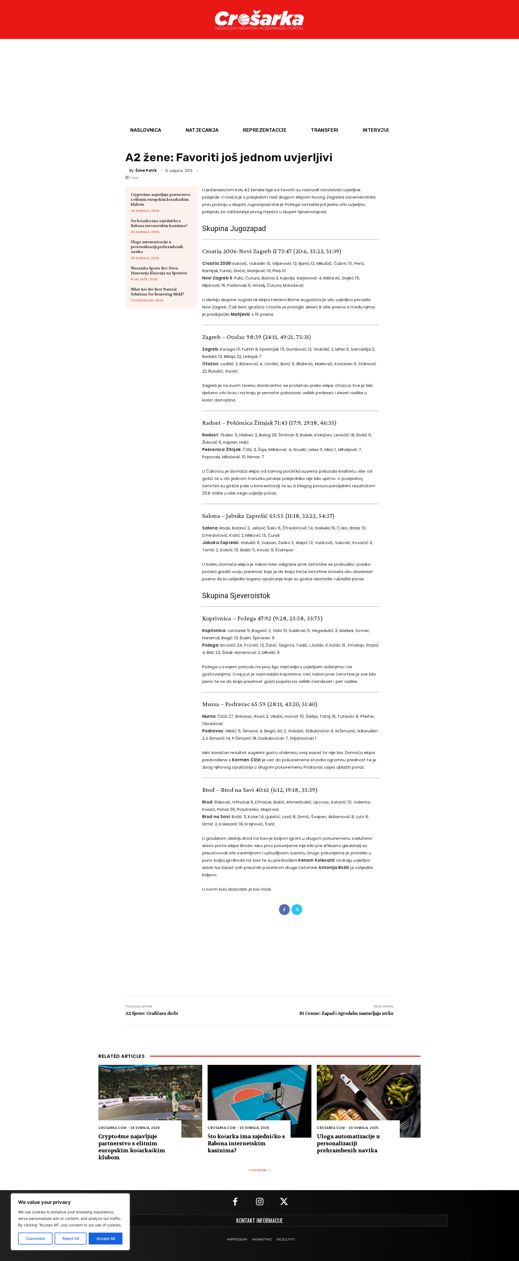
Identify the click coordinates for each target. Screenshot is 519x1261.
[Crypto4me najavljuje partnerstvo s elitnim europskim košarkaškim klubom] (150, 1101)
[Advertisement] (259, 83)
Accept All (106, 1238)
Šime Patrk (146, 170)
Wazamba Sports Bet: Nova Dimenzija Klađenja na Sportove (159, 270)
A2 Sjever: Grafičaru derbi (151, 1013)
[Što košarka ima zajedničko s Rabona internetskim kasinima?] (259, 1101)
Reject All (70, 1238)
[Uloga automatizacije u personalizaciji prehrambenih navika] (369, 1101)
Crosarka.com (112, 1127)
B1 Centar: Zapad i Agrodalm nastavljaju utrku (346, 1013)
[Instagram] (259, 1202)
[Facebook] (284, 909)
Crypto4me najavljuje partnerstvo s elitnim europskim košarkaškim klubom (160, 199)
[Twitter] (296, 909)
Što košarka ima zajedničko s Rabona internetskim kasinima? (159, 223)
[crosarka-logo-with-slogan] (259, 19)
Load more (258, 1170)
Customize (35, 1238)
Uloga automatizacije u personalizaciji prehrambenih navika (157, 247)
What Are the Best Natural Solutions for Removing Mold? (157, 292)
